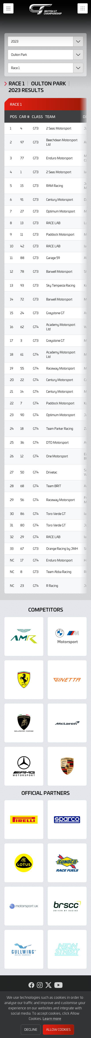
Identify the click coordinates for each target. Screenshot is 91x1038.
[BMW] (67, 636)
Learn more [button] (52, 1018)
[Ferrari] (23, 679)
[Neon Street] (67, 949)
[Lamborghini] (23, 723)
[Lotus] (23, 862)
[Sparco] (67, 819)
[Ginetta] (67, 679)
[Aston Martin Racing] (23, 636)
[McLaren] (67, 723)
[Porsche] (67, 766)
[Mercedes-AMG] (23, 766)
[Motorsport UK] (23, 906)
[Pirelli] (23, 819)
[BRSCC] (67, 906)
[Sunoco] (67, 862)
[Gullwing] (23, 949)
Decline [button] (30, 1029)
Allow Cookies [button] (58, 1029)
